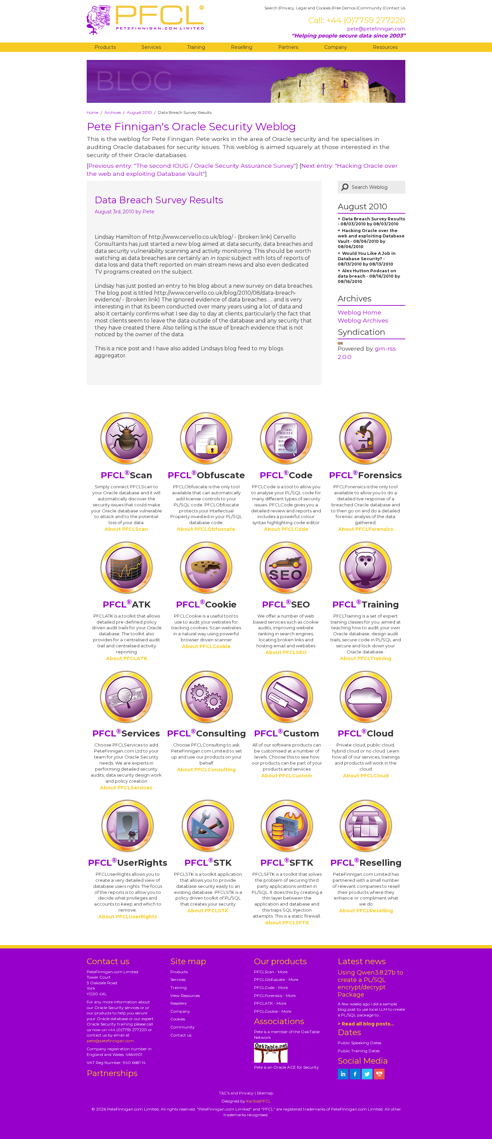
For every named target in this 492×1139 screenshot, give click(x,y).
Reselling (241, 47)
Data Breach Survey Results (159, 200)
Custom (286, 733)
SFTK (286, 862)
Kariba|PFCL (258, 1101)
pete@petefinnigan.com (376, 29)
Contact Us (394, 7)
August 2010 (139, 112)
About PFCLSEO (286, 652)
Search (270, 7)
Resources (385, 47)
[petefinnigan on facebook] (355, 1074)
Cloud (366, 733)
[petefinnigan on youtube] (379, 1074)
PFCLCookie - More (272, 1011)
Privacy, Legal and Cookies (305, 7)
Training (196, 47)
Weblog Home (359, 312)
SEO (286, 604)
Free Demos (344, 7)
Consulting (206, 733)
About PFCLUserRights (127, 917)
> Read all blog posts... (366, 1024)
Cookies (177, 1018)
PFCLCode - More (271, 987)
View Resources (185, 995)
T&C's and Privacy (236, 1092)
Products (105, 47)
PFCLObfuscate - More (276, 979)
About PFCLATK (126, 658)
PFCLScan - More (271, 971)
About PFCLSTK (207, 911)
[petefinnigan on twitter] (367, 1074)
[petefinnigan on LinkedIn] (343, 1074)
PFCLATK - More (270, 1003)
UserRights (127, 862)
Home (92, 112)
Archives (112, 112)
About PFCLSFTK (287, 923)
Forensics (365, 475)
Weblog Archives (363, 320)
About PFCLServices (126, 788)
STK (208, 862)
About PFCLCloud (366, 776)
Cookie (206, 604)
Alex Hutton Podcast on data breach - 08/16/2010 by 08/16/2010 (369, 276)
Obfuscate (206, 475)
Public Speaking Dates (359, 1042)
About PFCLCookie (206, 646)
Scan (126, 475)
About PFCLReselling (366, 911)
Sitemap (265, 1092)
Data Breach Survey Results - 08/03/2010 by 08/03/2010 (371, 221)
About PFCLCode (286, 529)
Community (369, 7)
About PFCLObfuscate (206, 529)
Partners (288, 47)
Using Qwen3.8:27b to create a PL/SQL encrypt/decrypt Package (370, 983)
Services (151, 47)
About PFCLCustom (286, 776)
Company (335, 47)
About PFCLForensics (365, 529)
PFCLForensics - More (275, 995)
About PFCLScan (126, 529)
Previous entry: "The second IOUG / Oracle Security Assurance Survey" (192, 165)
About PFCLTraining (365, 658)
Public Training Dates (359, 1050)
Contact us (180, 1035)
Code (286, 475)
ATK (127, 604)
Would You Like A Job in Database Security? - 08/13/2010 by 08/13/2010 (367, 259)
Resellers (178, 1003)
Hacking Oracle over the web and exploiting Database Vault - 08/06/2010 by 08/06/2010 (371, 238)
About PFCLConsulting (206, 770)
